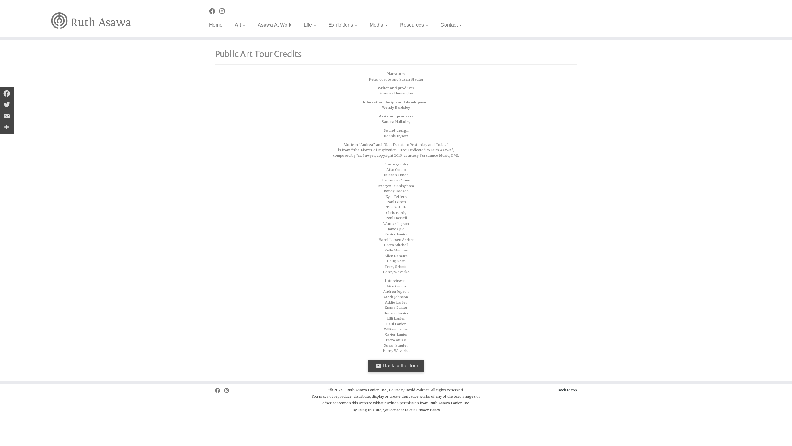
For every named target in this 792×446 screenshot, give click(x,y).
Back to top (567, 390)
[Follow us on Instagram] (224, 11)
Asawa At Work (274, 24)
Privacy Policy (428, 410)
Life (308, 24)
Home (215, 24)
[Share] (6, 127)
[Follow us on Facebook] (214, 11)
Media (377, 24)
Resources (412, 24)
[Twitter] (6, 104)
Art (238, 24)
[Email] (6, 115)
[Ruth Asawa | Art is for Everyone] (91, 18)
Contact (450, 24)
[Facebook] (6, 93)
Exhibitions (341, 24)
